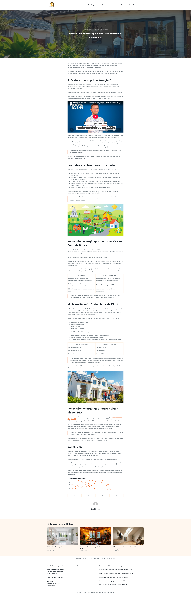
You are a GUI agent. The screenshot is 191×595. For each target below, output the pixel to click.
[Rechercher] (143, 4)
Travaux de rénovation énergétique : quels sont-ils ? (87, 483)
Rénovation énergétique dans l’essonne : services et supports (90, 487)
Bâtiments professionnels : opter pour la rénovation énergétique (91, 485)
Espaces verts (114, 5)
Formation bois (125, 5)
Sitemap (112, 592)
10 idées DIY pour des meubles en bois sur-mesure (113, 577)
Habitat (103, 5)
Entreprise (136, 5)
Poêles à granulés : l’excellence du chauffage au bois (114, 584)
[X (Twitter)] (89, 495)
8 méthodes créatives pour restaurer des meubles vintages (116, 573)
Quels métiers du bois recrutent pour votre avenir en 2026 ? (116, 569)
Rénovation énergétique (101, 29)
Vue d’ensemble (111, 558)
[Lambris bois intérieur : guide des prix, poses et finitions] (95, 536)
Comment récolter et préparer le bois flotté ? (112, 581)
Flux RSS (106, 592)
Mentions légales (81, 558)
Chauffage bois (93, 5)
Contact (90, 558)
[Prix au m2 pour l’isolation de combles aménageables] (128, 536)
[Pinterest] (103, 495)
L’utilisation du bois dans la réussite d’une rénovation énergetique (91, 489)
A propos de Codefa (99, 558)
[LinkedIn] (116, 495)
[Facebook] (75, 495)
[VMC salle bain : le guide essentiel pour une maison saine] (62, 536)
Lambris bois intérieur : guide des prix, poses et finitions (115, 566)
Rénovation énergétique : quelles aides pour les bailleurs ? (89, 481)
